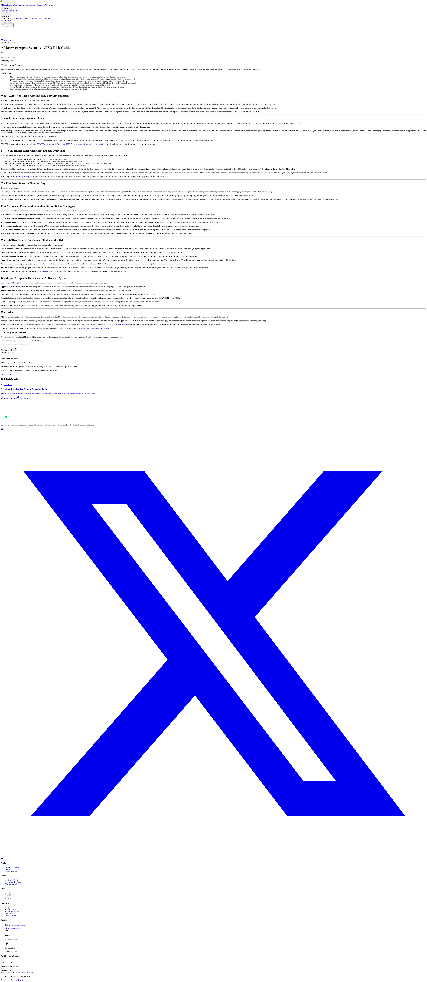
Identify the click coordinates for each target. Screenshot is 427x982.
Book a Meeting (6, 415)
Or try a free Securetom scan (11, 417)
